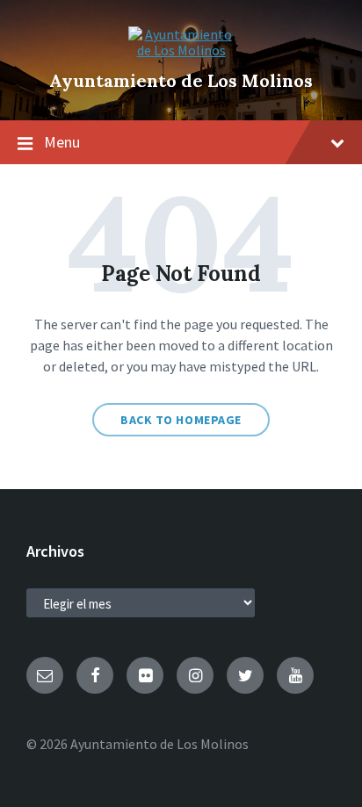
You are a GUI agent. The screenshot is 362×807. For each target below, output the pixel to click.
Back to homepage (181, 420)
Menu (62, 142)
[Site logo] (181, 50)
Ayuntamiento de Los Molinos (181, 80)
